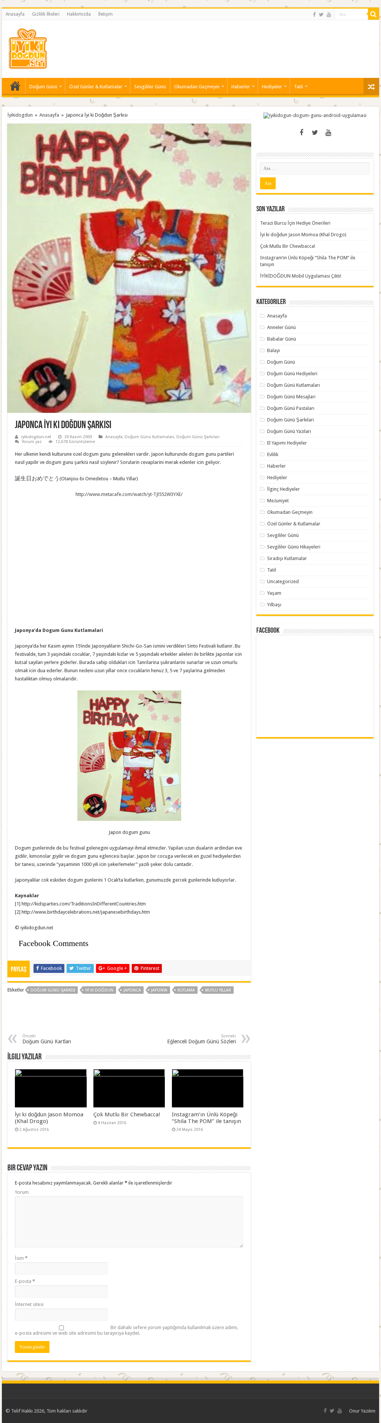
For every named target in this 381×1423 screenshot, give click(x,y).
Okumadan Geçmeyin (197, 86)
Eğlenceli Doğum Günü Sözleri (201, 1039)
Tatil (298, 86)
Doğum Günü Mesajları (291, 396)
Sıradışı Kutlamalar (287, 558)
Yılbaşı (274, 604)
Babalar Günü (281, 339)
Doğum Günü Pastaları (290, 408)
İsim (21, 1258)
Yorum (22, 1192)
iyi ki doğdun (99, 990)
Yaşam (274, 593)
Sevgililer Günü (150, 86)
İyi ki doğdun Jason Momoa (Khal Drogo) (303, 234)
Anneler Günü (281, 327)
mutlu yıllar (218, 990)
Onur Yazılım (362, 1411)
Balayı (273, 350)
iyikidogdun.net (36, 436)
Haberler (240, 86)
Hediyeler (272, 86)
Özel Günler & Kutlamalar (95, 86)
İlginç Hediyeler (283, 489)
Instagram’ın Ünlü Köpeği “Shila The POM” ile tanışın (206, 1118)
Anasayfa (15, 14)
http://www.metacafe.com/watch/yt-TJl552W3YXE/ (129, 494)
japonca (132, 990)
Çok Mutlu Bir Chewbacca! (126, 1114)
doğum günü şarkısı (53, 990)
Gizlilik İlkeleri (46, 14)
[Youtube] (329, 14)
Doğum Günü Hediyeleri (292, 373)
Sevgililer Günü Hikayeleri (293, 547)
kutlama (186, 990)
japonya (159, 990)
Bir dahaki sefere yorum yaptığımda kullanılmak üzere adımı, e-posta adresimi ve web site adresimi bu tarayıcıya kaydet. (126, 1330)
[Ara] (373, 14)
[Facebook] (314, 14)
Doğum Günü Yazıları (289, 431)
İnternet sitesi (29, 1304)
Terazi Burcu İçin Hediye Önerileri (295, 223)
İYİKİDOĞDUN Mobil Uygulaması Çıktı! (300, 276)
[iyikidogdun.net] (27, 48)
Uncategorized (283, 581)
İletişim (105, 14)
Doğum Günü (43, 86)
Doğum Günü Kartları (46, 1039)
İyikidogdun (20, 115)
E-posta (25, 1281)
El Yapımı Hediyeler (287, 443)
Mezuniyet (278, 500)
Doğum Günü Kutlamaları (149, 436)
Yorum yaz (32, 441)
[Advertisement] (238, 44)
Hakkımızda (79, 14)
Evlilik (272, 454)
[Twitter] (321, 14)
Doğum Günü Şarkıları (198, 436)
